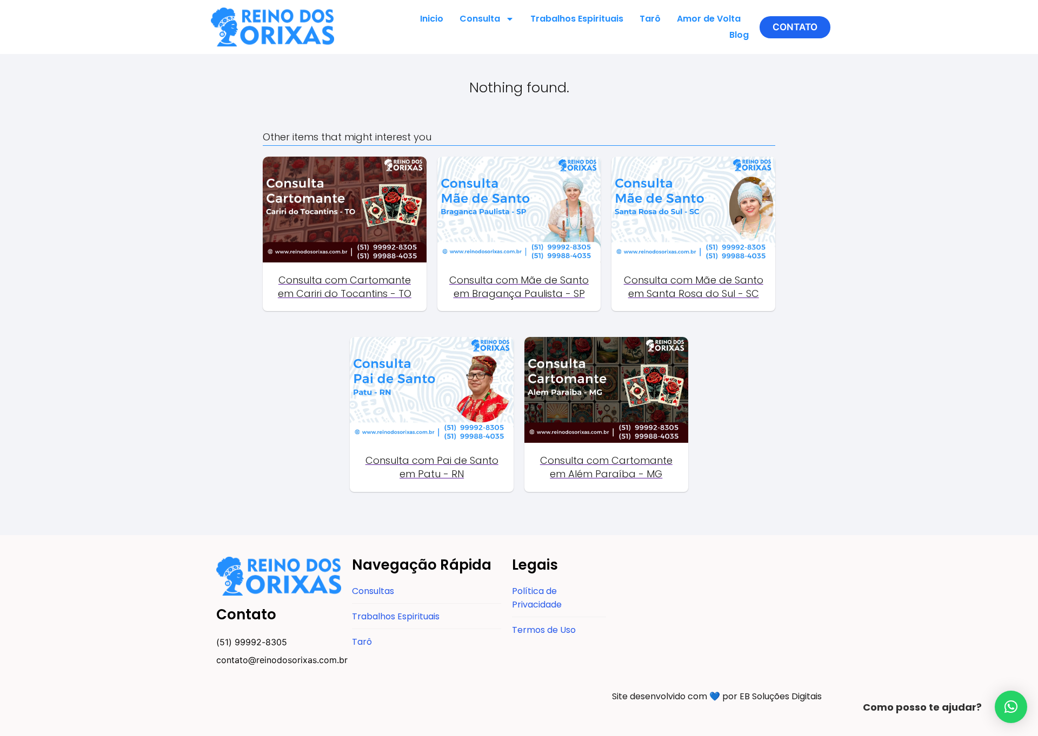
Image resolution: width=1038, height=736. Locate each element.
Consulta (480, 18)
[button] (795, 27)
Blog (739, 35)
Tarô (650, 18)
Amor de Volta (709, 18)
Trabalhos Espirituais (576, 18)
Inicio (431, 18)
